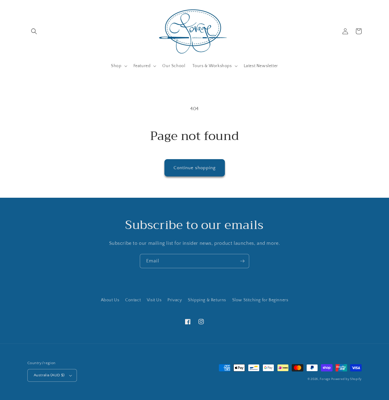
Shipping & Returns (207, 300)
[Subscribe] (242, 261)
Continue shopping (195, 167)
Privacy (174, 300)
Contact (133, 300)
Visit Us (154, 300)
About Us (110, 300)
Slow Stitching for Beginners (260, 300)
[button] (34, 31)
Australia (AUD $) (49, 375)
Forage (325, 379)
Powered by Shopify (346, 379)
